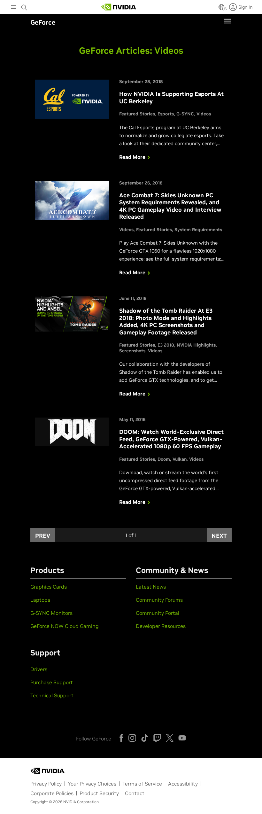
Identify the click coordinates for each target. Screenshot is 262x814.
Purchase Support (51, 682)
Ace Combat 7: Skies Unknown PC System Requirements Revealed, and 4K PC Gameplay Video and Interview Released (170, 206)
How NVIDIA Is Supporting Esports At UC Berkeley (171, 97)
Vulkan (180, 459)
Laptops (40, 600)
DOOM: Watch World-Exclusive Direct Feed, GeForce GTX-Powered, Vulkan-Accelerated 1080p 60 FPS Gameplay (171, 439)
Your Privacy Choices (92, 783)
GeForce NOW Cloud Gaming (64, 626)
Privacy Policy (46, 783)
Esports (166, 114)
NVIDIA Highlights (196, 345)
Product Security (99, 793)
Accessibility (183, 783)
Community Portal (157, 613)
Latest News (151, 586)
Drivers (38, 669)
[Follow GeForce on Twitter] (169, 738)
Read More (132, 157)
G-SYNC (185, 114)
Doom (164, 459)
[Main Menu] (13, 7)
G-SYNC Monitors (51, 613)
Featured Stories (137, 114)
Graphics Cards (48, 586)
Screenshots (132, 351)
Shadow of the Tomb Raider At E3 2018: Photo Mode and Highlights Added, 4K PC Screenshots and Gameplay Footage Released (165, 321)
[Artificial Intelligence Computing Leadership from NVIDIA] (118, 7)
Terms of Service (142, 783)
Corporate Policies (51, 793)
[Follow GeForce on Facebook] (121, 738)
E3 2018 (166, 345)
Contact (134, 793)
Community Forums (159, 600)
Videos (203, 114)
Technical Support (51, 695)
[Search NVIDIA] (24, 6)
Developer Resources (161, 626)
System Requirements (198, 229)
